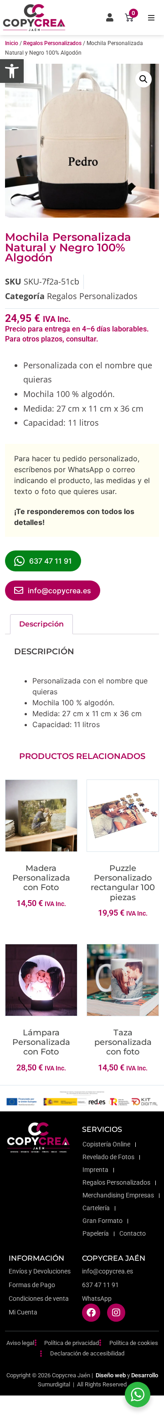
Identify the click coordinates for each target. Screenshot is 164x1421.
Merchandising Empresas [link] (118, 1195)
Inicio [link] (11, 43)
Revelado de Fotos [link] (108, 1157)
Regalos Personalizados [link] (52, 43)
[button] (151, 18)
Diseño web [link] (111, 1375)
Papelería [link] (95, 1234)
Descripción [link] (41, 624)
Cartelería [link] (96, 1208)
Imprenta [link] (95, 1170)
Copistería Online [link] (106, 1144)
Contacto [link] (132, 1234)
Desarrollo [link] (144, 1375)
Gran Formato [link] (102, 1221)
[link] (12, 71)
